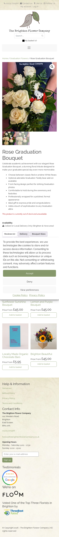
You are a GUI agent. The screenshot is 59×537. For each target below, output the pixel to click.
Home (5, 58)
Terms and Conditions (12, 403)
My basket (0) (31, 40)
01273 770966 (12, 3)
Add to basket (15, 315)
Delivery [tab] (23, 234)
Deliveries (6, 388)
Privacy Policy (37, 295)
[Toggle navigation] (29, 48)
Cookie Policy (20, 295)
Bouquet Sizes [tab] (38, 234)
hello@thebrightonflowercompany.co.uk (20, 437)
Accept (29, 273)
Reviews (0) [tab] (9, 234)
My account (26, 6)
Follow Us (50, 3)
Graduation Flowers (19, 58)
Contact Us (27, 3)
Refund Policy (8, 393)
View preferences (29, 289)
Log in (35, 6)
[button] (52, 66)
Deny (29, 281)
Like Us (38, 3)
